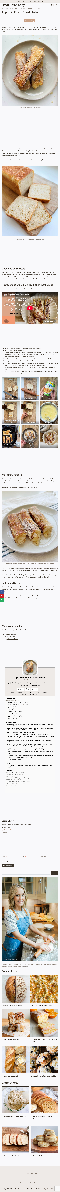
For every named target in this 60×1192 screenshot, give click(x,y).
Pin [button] (28, 689)
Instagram (11, 587)
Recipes (26, 1183)
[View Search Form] (48, 5)
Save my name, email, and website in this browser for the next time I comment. (23, 861)
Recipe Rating (6, 827)
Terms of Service (51, 1189)
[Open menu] (56, 5)
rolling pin (12, 350)
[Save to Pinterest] (2, 596)
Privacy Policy (42, 1189)
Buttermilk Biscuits (39, 1156)
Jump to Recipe (31, 21)
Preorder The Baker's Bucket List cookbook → (30, 1)
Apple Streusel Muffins (11, 639)
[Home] (2, 8)
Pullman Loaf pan (17, 274)
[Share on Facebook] (2, 592)
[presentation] (16, 989)
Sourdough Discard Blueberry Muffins (43, 1076)
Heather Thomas (7, 16)
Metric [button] (17, 700)
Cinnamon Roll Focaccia (11, 1039)
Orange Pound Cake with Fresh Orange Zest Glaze (44, 1041)
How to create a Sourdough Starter (15, 1116)
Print (21, 689)
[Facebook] (24, 1173)
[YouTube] (36, 1173)
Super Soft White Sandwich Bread (15, 1156)
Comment (5, 832)
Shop (31, 1183)
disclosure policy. (38, 24)
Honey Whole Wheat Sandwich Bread (43, 1118)
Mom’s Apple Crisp (10, 636)
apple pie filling (15, 352)
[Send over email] (2, 600)
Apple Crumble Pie (10, 634)
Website (43, 856)
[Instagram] (28, 1173)
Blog (20, 1183)
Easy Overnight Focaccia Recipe (41, 1005)
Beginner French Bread (10, 1076)
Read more (25, 966)
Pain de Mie (21, 704)
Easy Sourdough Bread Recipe (12, 1005)
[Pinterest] (32, 1173)
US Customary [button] (9, 700)
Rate (35, 689)
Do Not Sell (37, 1183)
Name (5, 856)
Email (24, 856)
